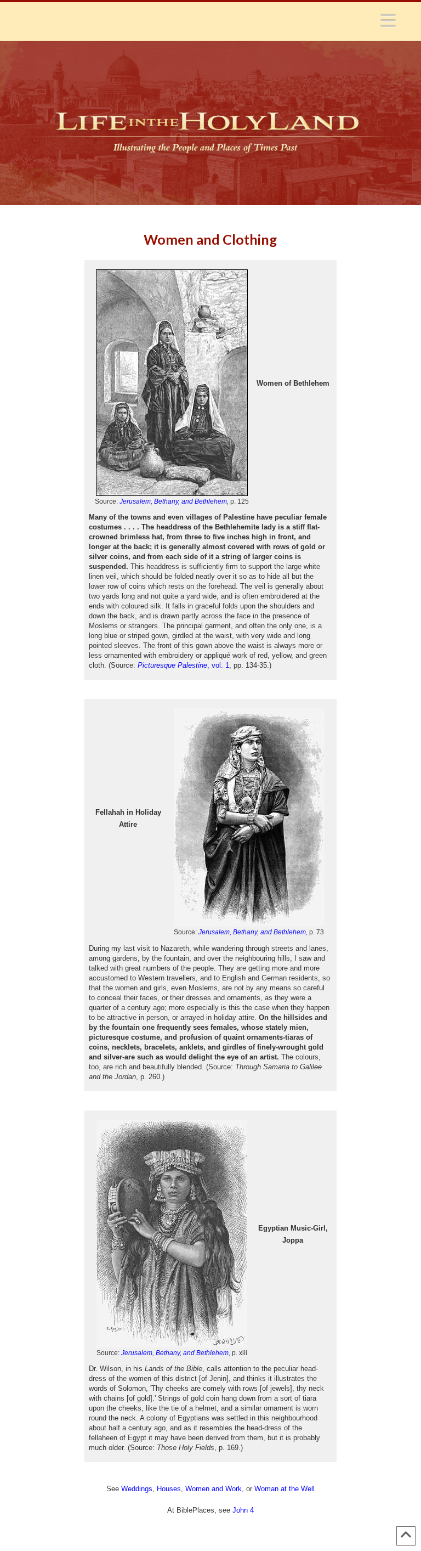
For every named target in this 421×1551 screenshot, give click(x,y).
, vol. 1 (183, 665)
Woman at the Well (284, 1489)
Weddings (136, 1489)
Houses (169, 1489)
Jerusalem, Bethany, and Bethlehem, (174, 501)
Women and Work (213, 1489)
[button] (388, 20)
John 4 (243, 1510)
